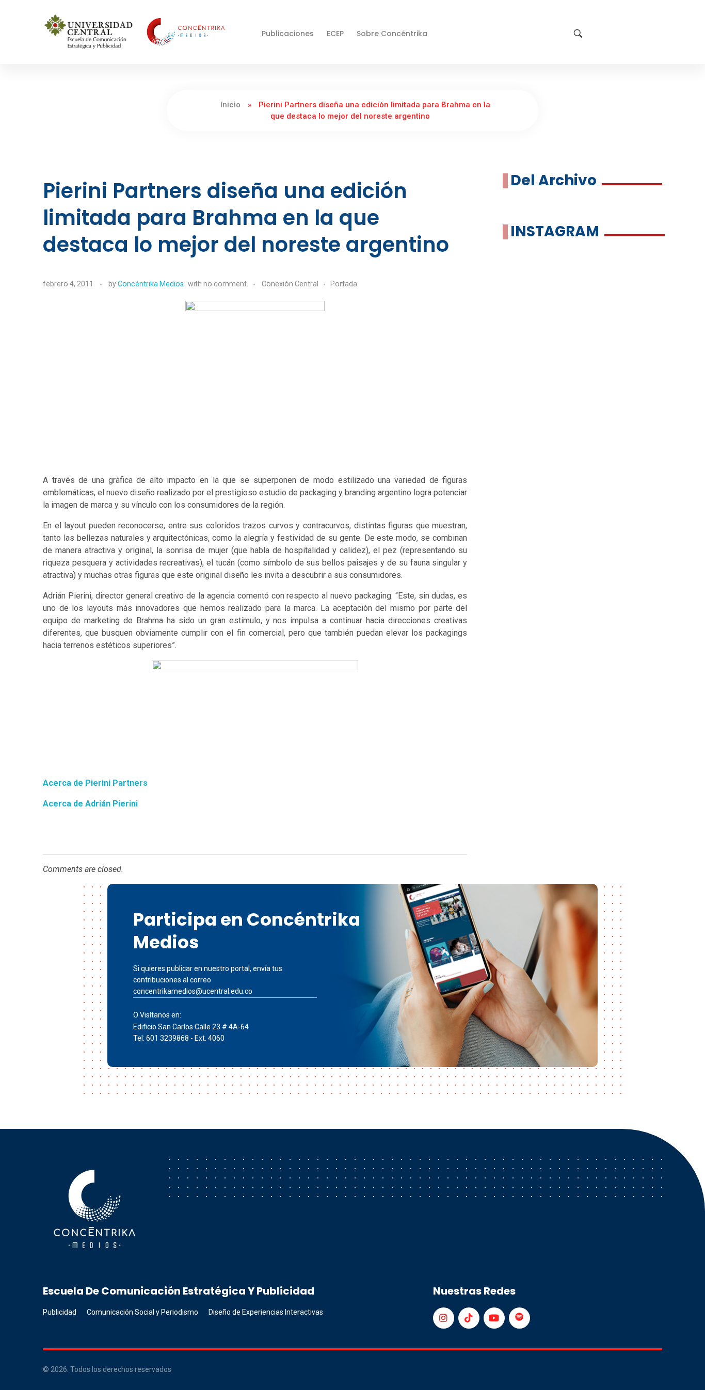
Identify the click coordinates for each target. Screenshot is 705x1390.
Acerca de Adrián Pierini (90, 804)
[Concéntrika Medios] (136, 33)
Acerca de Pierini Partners (95, 783)
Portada (343, 284)
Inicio (230, 104)
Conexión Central (290, 284)
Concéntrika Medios (151, 284)
